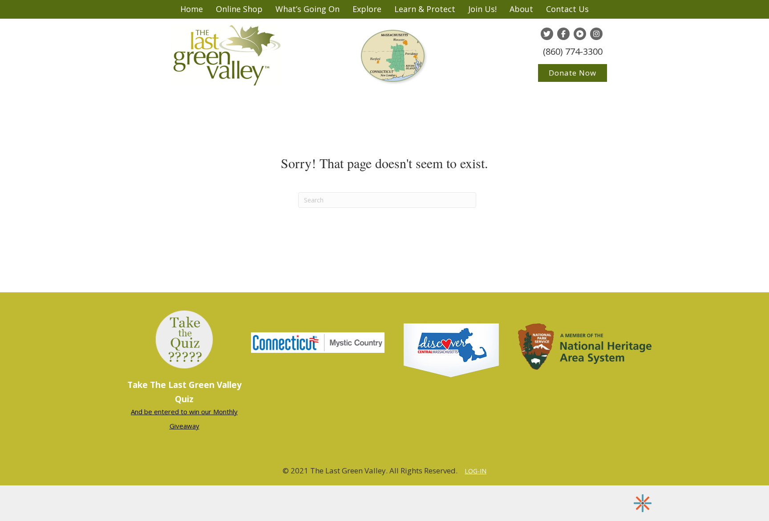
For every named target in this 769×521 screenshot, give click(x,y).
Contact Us (567, 9)
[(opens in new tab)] (317, 342)
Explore (366, 9)
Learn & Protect (424, 9)
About (521, 9)
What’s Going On (307, 9)
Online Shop (239, 9)
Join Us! (482, 9)
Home (191, 9)
